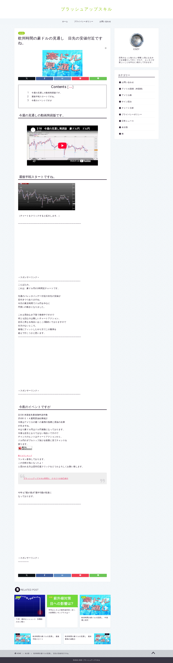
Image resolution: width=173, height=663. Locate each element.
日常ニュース (128, 121)
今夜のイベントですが (42, 100)
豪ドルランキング (25, 456)
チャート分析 (128, 108)
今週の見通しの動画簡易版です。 (47, 92)
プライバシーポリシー (83, 21)
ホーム (65, 21)
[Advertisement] (62, 250)
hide (70, 87)
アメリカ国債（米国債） (133, 89)
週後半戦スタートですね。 (44, 96)
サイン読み (127, 101)
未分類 (21, 33)
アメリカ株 (127, 95)
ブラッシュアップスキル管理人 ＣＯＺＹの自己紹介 (46, 478)
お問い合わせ (105, 21)
